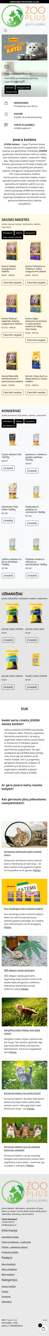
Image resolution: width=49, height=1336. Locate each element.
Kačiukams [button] (8, 233)
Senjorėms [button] (30, 233)
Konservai (6, 1296)
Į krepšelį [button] (8, 468)
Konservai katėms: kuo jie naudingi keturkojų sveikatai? (22, 1148)
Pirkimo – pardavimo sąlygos (15, 1247)
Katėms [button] (19, 233)
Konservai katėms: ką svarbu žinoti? (22, 1093)
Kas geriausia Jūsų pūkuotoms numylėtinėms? (24, 801)
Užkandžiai (7, 1301)
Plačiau (37, 870)
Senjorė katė (11, 91)
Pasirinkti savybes (12, 282)
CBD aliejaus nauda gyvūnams (19, 970)
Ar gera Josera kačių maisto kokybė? (22, 787)
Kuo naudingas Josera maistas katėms (23, 908)
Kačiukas (10, 87)
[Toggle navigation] (5, 30)
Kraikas (5, 1291)
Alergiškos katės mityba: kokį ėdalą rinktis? (22, 1032)
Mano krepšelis (9, 1264)
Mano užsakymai (9, 1269)
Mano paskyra (8, 1274)
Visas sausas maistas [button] (12, 237)
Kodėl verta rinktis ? (21, 722)
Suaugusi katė (23, 87)
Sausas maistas (9, 1286)
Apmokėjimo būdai (10, 1237)
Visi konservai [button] (9, 425)
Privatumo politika (10, 1252)
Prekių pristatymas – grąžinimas (16, 1242)
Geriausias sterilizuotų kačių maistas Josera (23, 853)
